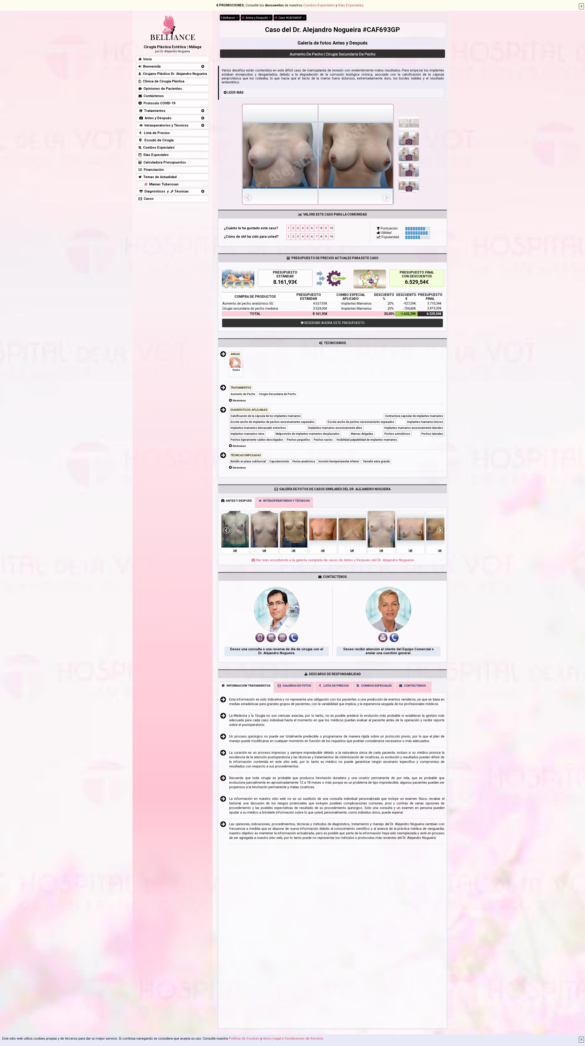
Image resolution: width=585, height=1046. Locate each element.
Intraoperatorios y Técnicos (166, 125)
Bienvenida (151, 67)
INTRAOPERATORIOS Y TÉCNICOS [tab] (286, 500)
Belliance (229, 17)
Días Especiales (350, 5)
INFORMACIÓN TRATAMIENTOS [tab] (247, 685)
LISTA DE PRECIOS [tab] (335, 685)
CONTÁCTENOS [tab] (414, 685)
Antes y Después (256, 17)
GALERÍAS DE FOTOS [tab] (296, 685)
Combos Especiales (319, 5)
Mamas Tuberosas (163, 184)
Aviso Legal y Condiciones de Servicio (293, 1039)
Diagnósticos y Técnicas (166, 191)
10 (331, 228)
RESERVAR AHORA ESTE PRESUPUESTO (333, 323)
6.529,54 (415, 282)
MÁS (240, 93)
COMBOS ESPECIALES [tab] (376, 685)
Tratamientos (153, 111)
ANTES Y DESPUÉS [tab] (238, 500)
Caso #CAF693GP (289, 17)
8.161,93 (283, 282)
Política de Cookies (244, 1039)
